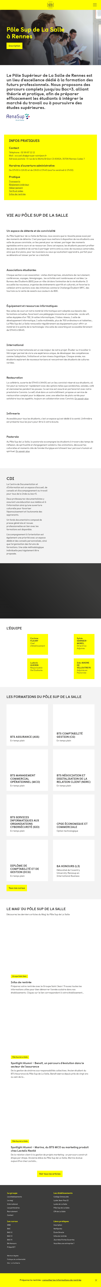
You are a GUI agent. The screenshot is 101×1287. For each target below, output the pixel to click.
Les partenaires (13, 1208)
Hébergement (16, 187)
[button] (95, 5)
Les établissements (14, 1197)
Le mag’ (10, 1200)
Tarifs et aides (16, 191)
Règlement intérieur (19, 184)
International (12, 1204)
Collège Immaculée (61, 1197)
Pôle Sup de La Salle (61, 1208)
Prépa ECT (11, 1247)
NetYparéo (58, 1229)
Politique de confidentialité (16, 1259)
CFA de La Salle (60, 1211)
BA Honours (11, 1243)
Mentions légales (12, 1256)
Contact (10, 1215)
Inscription (14, 45)
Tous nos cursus (17, 888)
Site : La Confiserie (13, 1263)
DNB (9, 1225)
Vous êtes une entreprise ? (64, 1243)
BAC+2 (9, 1232)
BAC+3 (9, 1236)
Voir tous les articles (49, 1173)
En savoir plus (82, 398)
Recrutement (12, 1211)
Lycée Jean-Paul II (61, 1200)
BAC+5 (9, 1240)
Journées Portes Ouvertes (64, 1240)
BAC (8, 1229)
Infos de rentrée (17, 194)
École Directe (59, 1232)
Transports (14, 181)
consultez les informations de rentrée (61, 1280)
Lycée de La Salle (60, 1204)
